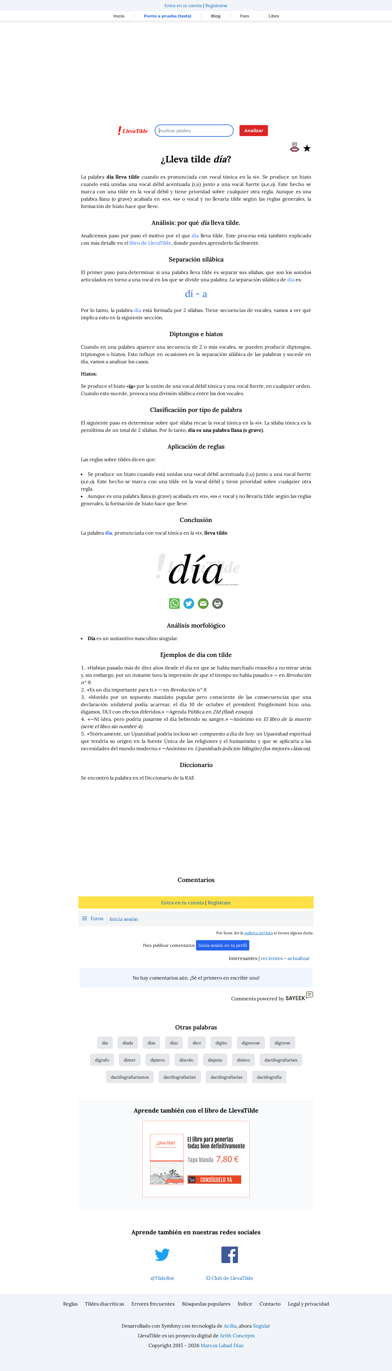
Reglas (70, 1304)
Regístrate (219, 902)
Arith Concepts (237, 1335)
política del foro (258, 933)
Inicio (118, 15)
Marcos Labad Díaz (222, 1345)
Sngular (261, 1326)
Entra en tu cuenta (183, 5)
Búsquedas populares (206, 1304)
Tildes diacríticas (104, 1304)
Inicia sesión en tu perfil (222, 945)
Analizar (253, 130)
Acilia (230, 1326)
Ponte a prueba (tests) (167, 15)
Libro (274, 15)
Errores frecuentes (153, 1304)
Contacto (270, 1304)
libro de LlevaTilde (150, 243)
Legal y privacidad (308, 1304)
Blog (216, 15)
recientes (272, 958)
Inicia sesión (124, 919)
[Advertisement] (196, 70)
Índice (245, 1304)
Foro (244, 15)
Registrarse (216, 5)
